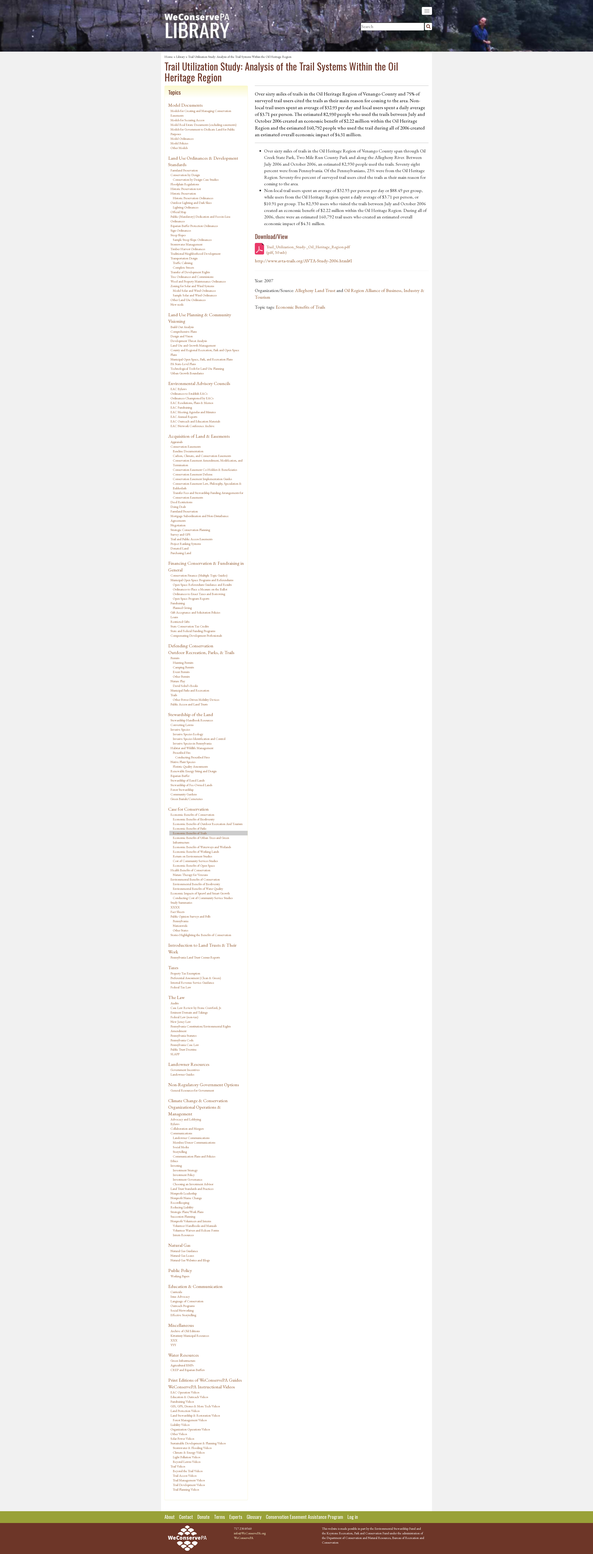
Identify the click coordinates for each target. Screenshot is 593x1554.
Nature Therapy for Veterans (190, 875)
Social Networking (182, 1310)
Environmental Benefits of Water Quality (198, 889)
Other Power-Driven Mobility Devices (196, 700)
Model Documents (185, 105)
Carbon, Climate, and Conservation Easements (202, 456)
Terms (219, 1516)
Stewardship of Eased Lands (187, 780)
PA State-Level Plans (183, 364)
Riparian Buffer (179, 776)
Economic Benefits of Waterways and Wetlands (202, 847)
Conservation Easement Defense (193, 474)
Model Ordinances (181, 138)
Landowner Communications (191, 1138)
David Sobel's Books (185, 686)
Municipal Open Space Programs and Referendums (201, 580)
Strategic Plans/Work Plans (186, 1212)
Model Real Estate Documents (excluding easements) (203, 125)
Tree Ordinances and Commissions (191, 277)
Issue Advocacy (180, 1296)
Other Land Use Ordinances (187, 300)
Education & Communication (195, 1286)
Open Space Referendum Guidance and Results (202, 585)
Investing (176, 1165)
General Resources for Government (192, 1090)
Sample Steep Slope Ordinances (192, 240)
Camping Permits (183, 667)
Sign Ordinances (180, 230)
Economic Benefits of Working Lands (196, 852)
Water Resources (183, 1355)
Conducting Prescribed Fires (192, 757)
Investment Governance (187, 1179)
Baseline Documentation (188, 451)
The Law (176, 997)
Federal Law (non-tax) (184, 1017)
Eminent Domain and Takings (189, 1012)
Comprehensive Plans (183, 331)
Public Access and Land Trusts (189, 704)
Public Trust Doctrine (183, 1049)
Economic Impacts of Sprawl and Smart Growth (200, 893)
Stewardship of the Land (190, 714)
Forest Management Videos (190, 1420)
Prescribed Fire (182, 753)
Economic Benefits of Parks (189, 828)
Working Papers (179, 1276)
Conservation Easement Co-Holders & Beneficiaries (205, 470)
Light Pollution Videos (186, 1457)
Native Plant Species (182, 762)
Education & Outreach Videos (189, 1397)
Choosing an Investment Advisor (193, 1184)
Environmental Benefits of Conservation (195, 879)
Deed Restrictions (181, 502)
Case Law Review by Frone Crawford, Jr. (196, 1008)
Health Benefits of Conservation (190, 870)
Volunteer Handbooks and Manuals (195, 1226)
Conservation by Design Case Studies (195, 179)
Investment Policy (184, 1175)
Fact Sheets (177, 912)
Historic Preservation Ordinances (193, 198)
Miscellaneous (181, 1325)
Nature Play (177, 681)
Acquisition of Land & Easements (199, 436)
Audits (174, 1003)
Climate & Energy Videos (189, 1452)
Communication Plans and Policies (194, 1156)
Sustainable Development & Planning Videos (198, 1443)
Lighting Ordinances (185, 207)
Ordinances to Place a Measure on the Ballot (200, 589)
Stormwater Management (186, 244)
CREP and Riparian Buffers (187, 1370)
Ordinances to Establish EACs (188, 393)
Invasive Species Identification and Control (199, 739)
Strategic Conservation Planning (190, 530)
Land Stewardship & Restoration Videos (195, 1415)
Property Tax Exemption (185, 973)
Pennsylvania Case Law (184, 1045)
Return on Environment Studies (192, 856)
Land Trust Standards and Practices (191, 1189)
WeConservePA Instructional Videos (201, 1387)
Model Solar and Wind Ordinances (194, 290)
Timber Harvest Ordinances (187, 249)
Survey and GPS (180, 534)
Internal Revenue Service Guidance (192, 982)
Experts (235, 1516)
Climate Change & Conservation (198, 1101)
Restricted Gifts (179, 622)
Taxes (173, 968)
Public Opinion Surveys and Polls (190, 916)
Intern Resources (183, 1235)
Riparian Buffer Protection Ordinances (194, 226)
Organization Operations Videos (190, 1429)
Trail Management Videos (189, 1480)
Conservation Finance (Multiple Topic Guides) (198, 575)
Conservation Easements (185, 446)
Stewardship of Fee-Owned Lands (191, 785)
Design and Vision (181, 336)
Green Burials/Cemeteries (186, 799)
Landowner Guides (182, 1074)
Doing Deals (178, 507)
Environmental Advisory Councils (199, 383)
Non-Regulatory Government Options (203, 1085)
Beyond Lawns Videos (186, 1462)
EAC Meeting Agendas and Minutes (193, 412)
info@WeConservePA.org (250, 1533)
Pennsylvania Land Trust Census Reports (195, 957)
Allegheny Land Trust (315, 290)
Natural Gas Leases (182, 1255)
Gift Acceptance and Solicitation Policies (195, 612)
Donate (203, 1516)
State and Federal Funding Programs (192, 631)
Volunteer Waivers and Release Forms (196, 1230)
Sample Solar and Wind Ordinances (195, 295)
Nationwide (180, 926)
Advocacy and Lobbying (185, 1119)
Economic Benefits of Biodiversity (193, 819)
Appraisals (176, 442)
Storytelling (180, 1152)
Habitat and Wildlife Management (191, 748)
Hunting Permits (183, 663)
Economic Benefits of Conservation (192, 815)
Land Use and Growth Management (193, 345)
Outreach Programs (182, 1306)
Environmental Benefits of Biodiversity (196, 884)
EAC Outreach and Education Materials (195, 421)
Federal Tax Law (180, 987)
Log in (352, 1516)
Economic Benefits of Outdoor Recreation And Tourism (208, 824)
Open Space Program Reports (191, 598)
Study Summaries (181, 902)
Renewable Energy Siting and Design (193, 771)
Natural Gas (179, 1245)
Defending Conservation (190, 646)
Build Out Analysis (182, 327)
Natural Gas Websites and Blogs (190, 1260)
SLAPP (175, 1054)
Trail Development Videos (189, 1485)
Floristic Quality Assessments (190, 766)
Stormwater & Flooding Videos (192, 1448)
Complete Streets (183, 267)
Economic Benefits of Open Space (194, 865)
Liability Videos (179, 1425)
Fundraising (177, 603)
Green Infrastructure (183, 1361)
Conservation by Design (185, 175)
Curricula (176, 1292)
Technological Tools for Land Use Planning (197, 368)
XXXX (175, 907)
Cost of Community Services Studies (195, 861)
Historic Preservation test (185, 189)
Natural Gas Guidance (184, 1251)
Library (180, 57)
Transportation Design (184, 258)
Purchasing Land (180, 553)
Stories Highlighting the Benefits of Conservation (200, 935)
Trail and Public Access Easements (191, 539)
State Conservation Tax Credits (189, 626)
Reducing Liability (181, 1207)
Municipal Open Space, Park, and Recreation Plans (201, 359)
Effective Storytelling (183, 1315)
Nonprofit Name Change (186, 1198)
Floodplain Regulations (184, 184)
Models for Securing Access (187, 120)
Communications (181, 1133)
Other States (180, 930)
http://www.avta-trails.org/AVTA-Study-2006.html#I (303, 261)
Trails (173, 695)
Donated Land (179, 548)
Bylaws (174, 1124)
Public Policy (180, 1270)
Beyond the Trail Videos (187, 1471)
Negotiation (178, 525)
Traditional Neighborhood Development (195, 253)
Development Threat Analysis (188, 341)
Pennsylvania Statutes (183, 1035)
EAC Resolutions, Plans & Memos (191, 403)
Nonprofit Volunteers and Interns (190, 1221)
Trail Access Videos (184, 1475)
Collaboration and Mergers (187, 1128)
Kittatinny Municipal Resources (189, 1336)
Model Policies (179, 143)
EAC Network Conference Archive (192, 426)
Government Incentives (184, 1070)
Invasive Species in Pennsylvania (192, 743)
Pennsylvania (180, 921)
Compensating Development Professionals (196, 635)
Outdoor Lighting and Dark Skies (190, 203)
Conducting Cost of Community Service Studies (203, 898)
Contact (186, 1516)
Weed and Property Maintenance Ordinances (198, 281)
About (169, 1516)
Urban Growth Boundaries (187, 373)
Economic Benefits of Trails (190, 833)
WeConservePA (243, 1538)
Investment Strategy (185, 1170)
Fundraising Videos (182, 1401)
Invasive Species (180, 729)
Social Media (181, 1147)
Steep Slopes (178, 235)
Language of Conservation (186, 1301)
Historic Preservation (183, 193)
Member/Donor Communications (194, 1142)
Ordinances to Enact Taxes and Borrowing (199, 594)
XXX (173, 1340)
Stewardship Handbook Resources (191, 720)
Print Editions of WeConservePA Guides (205, 1380)
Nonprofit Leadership (183, 1193)
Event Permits (181, 672)
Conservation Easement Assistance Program (304, 1516)
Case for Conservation (188, 809)
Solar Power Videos (182, 1438)
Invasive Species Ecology (188, 734)
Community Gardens (183, 794)
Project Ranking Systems (185, 544)
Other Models (179, 148)
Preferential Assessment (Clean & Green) (195, 978)
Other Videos (178, 1434)
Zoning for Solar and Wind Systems (192, 286)
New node (177, 304)
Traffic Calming (182, 263)
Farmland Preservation (184, 170)
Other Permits (181, 676)
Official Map (178, 212)
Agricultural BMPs (181, 1365)
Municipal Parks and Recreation (189, 690)
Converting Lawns (181, 725)
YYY (173, 1345)
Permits (174, 658)
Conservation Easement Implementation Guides (202, 479)
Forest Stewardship (181, 790)
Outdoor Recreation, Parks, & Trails (201, 652)
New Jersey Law (180, 1022)
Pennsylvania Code (182, 1040)
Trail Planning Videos (186, 1489)
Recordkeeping (179, 1202)
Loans (174, 617)
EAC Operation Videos (184, 1392)
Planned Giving (182, 608)
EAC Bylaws (178, 389)
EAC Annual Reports (183, 417)
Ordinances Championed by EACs (191, 398)
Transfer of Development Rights (190, 272)
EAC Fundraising (181, 407)
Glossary (254, 1516)
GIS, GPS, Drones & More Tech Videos (195, 1406)
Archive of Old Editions (185, 1331)
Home (168, 57)
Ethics (174, 1161)
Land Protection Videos (184, 1411)
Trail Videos (177, 1466)
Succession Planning (182, 1216)
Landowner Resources (188, 1064)
